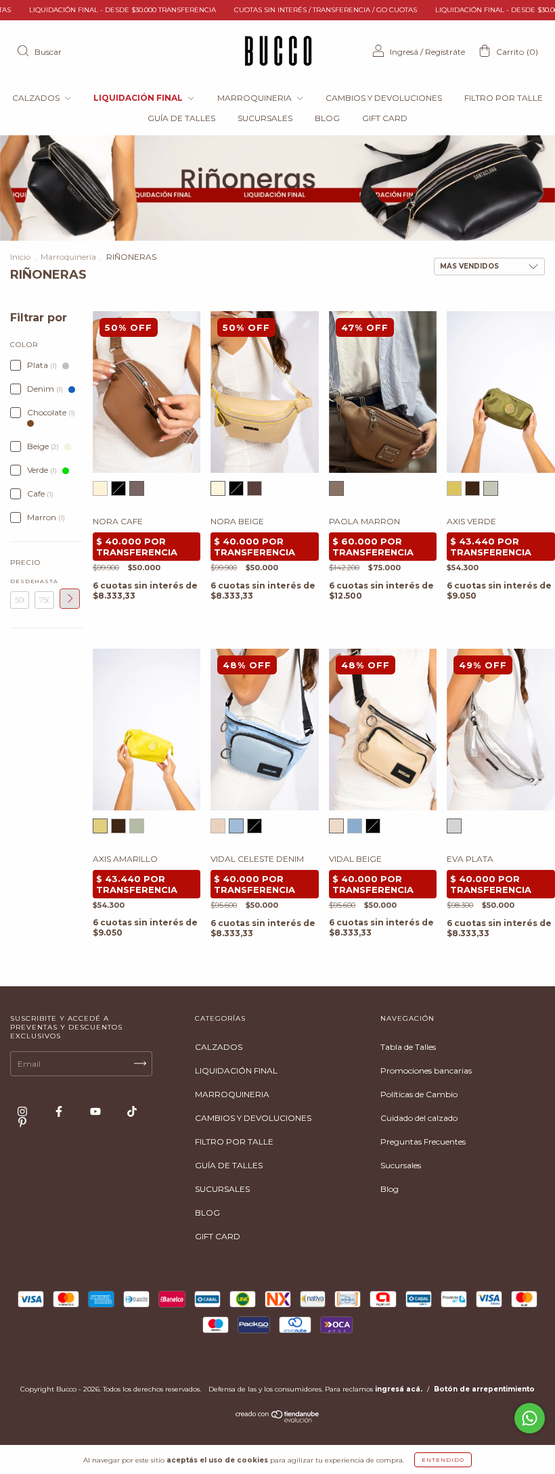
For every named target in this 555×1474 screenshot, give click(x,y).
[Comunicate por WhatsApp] (529, 1418)
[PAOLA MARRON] (336, 488)
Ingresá (404, 52)
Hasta (44, 581)
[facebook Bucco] (60, 1111)
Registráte (445, 52)
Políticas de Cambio (419, 1094)
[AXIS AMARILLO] (454, 488)
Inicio (20, 257)
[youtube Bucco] (96, 1111)
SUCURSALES (265, 118)
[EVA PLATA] (454, 826)
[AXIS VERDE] (490, 488)
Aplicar (70, 599)
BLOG (327, 118)
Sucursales (400, 1165)
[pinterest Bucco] (22, 1122)
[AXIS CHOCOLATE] (472, 488)
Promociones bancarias (426, 1070)
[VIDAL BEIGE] (217, 826)
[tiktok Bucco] (132, 1111)
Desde (19, 581)
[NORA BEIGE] (100, 488)
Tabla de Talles (408, 1047)
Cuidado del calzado (419, 1118)
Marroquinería (68, 257)
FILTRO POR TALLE (503, 98)
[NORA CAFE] (136, 488)
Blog (389, 1189)
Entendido (443, 1459)
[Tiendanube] (278, 1419)
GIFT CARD (384, 118)
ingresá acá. (398, 1389)
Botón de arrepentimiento (484, 1389)
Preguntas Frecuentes (423, 1141)
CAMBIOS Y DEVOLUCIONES (384, 98)
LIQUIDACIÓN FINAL (139, 98)
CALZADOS (37, 98)
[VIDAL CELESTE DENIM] (236, 826)
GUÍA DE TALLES (181, 118)
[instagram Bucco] (23, 1111)
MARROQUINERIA (255, 98)
